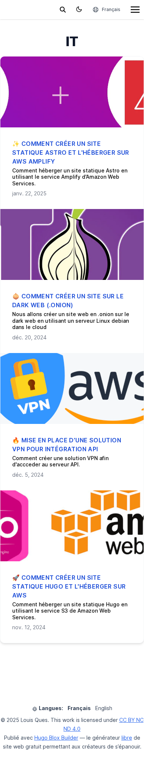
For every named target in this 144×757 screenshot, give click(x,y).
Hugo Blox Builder (56, 737)
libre (126, 737)
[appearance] (79, 9)
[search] (62, 10)
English (103, 708)
